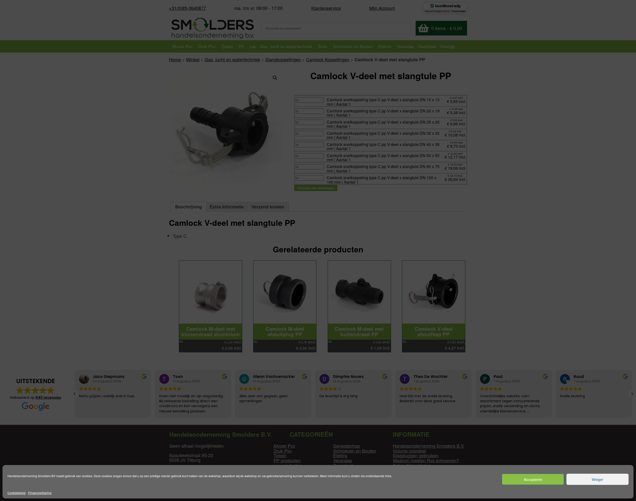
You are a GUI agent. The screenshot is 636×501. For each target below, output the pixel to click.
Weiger (597, 479)
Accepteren (533, 479)
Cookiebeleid (16, 493)
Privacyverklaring (39, 493)
